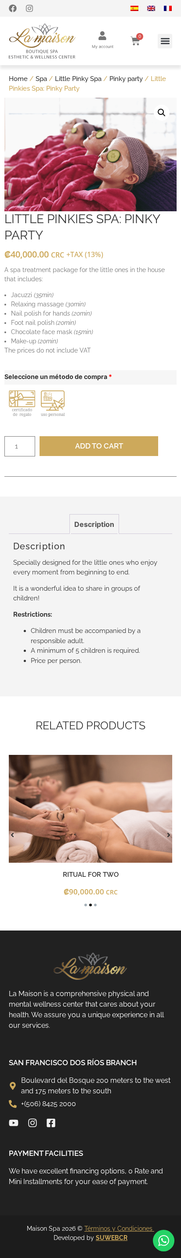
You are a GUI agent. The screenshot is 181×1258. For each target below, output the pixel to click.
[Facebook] (13, 8)
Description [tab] (94, 524)
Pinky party (126, 78)
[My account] (102, 35)
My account (102, 46)
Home (18, 78)
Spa (41, 78)
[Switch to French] (172, 8)
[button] (165, 41)
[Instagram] (29, 8)
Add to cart (99, 445)
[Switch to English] (155, 8)
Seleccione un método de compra (58, 377)
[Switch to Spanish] (138, 8)
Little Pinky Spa (78, 78)
